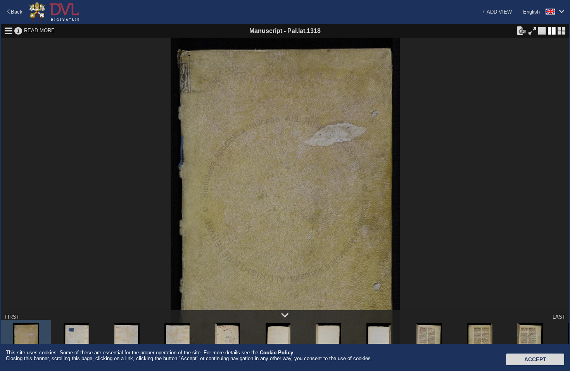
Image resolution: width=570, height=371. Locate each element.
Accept (535, 359)
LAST (559, 317)
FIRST (12, 317)
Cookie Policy (276, 352)
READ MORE (39, 30)
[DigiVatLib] (54, 20)
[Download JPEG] (521, 30)
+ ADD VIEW (497, 12)
